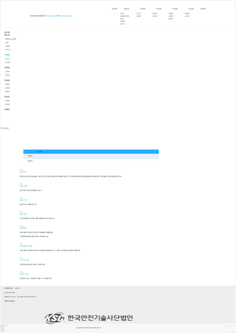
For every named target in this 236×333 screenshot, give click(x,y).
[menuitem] (115, 8)
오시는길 (17, 288)
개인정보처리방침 (8, 288)
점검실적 (29, 161)
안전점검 (39, 151)
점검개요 (29, 156)
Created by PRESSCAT (9, 301)
